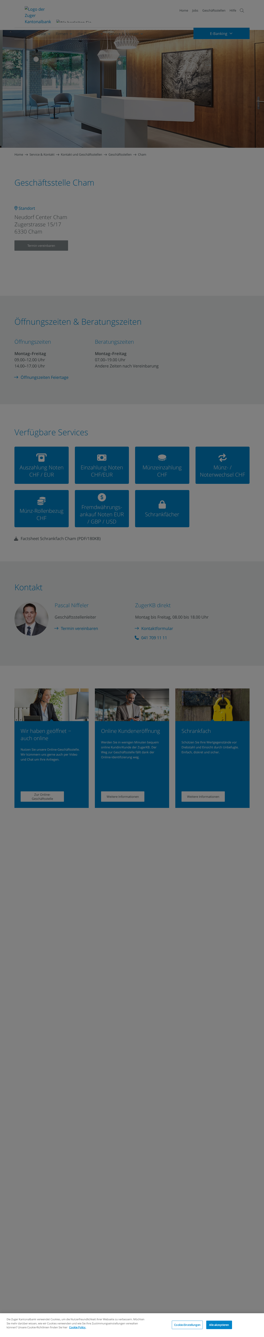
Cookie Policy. (77, 1327)
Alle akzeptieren (219, 1324)
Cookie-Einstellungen (187, 1324)
